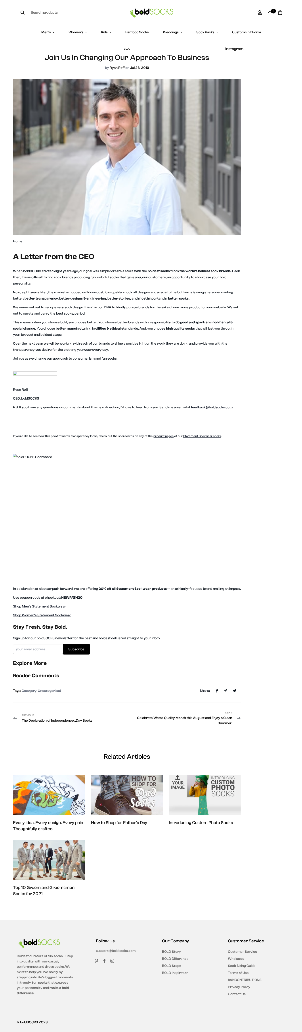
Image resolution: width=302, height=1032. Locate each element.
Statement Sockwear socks (202, 436)
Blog (127, 48)
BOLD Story (171, 952)
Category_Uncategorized (41, 691)
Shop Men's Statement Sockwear (39, 606)
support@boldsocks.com (116, 951)
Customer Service (242, 952)
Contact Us (237, 994)
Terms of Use (238, 973)
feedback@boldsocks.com (212, 407)
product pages (163, 436)
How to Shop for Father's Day (119, 822)
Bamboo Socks (137, 32)
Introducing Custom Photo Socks (201, 822)
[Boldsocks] (151, 12)
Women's (76, 32)
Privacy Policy (239, 987)
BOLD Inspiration (175, 973)
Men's (46, 32)
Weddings (171, 32)
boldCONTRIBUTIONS (245, 980)
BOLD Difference (175, 959)
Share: (205, 691)
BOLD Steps (171, 966)
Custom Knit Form (246, 32)
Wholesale (236, 959)
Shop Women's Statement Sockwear (42, 615)
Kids (104, 32)
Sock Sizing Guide (242, 966)
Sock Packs (205, 32)
